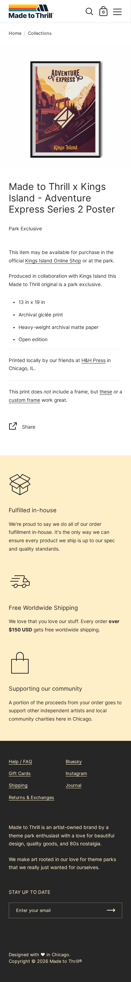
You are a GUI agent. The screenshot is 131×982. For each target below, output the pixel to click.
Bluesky (74, 761)
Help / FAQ (20, 761)
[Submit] (111, 910)
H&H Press (93, 360)
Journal (73, 785)
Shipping (18, 785)
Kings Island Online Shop (53, 260)
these (106, 391)
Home (15, 33)
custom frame (24, 400)
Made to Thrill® (66, 961)
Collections (40, 33)
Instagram (76, 773)
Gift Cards (20, 773)
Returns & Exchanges (31, 797)
